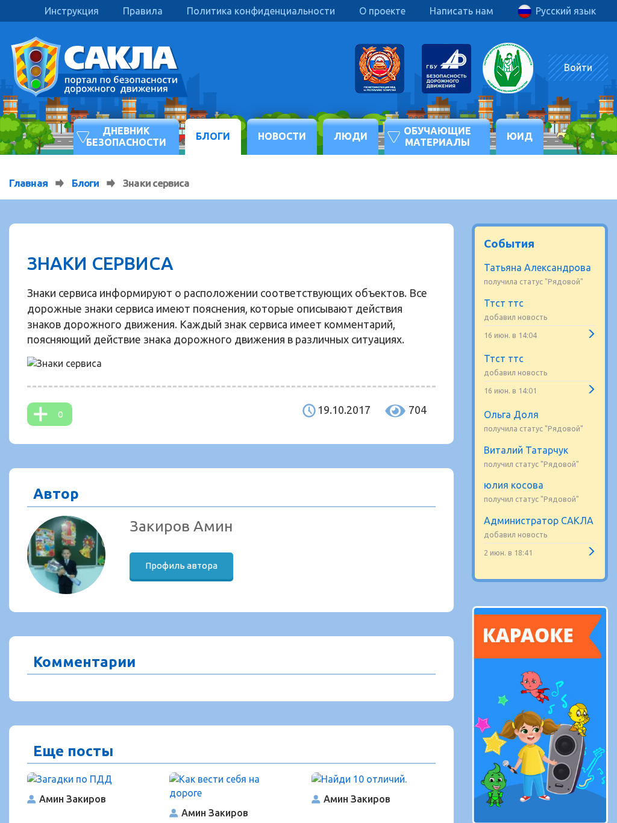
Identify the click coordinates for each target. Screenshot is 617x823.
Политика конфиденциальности (261, 10)
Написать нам (461, 10)
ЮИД (520, 136)
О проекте (382, 10)
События (509, 243)
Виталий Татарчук (526, 450)
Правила (143, 10)
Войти (578, 67)
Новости (282, 136)
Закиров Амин (181, 526)
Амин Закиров (72, 798)
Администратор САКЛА (539, 520)
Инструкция (72, 10)
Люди (351, 136)
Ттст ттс (504, 303)
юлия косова (513, 485)
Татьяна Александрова (537, 267)
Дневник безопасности (126, 136)
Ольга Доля (511, 414)
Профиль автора (181, 565)
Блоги (213, 136)
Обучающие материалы (437, 136)
